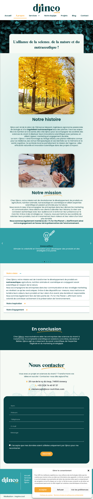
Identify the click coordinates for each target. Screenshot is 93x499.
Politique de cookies (46, 495)
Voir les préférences (79, 490)
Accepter (43, 490)
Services (33, 15)
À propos (20, 15)
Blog (74, 15)
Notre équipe (50, 15)
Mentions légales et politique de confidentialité (68, 495)
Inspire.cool (20, 496)
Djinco (21, 336)
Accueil (8, 15)
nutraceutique (45, 129)
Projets (64, 15)
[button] (88, 470)
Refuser (60, 490)
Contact (84, 15)
